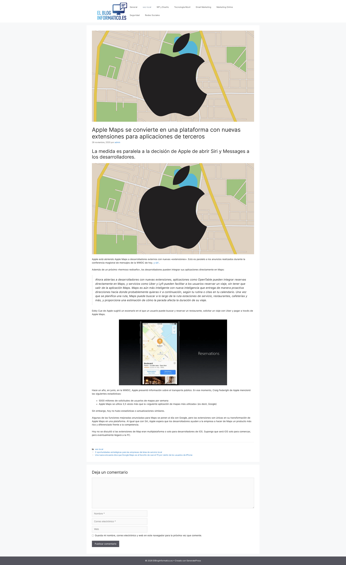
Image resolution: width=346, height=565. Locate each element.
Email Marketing (203, 7)
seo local (147, 7)
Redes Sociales (152, 15)
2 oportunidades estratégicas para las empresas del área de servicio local (128, 452)
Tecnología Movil (182, 7)
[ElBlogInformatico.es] (112, 11)
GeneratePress (194, 560)
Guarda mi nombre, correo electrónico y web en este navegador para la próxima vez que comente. (148, 535)
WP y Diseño (163, 7)
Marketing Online (225, 7)
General (133, 7)
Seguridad (135, 15)
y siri (156, 262)
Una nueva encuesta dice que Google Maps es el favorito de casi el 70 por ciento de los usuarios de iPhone (143, 455)
